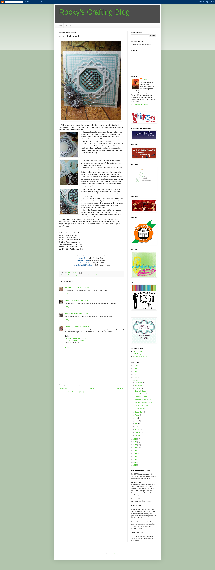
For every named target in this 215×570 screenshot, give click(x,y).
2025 (135, 366)
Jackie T (68, 287)
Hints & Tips (70, 25)
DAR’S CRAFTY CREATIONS (75, 340)
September (139, 412)
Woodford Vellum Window (143, 400)
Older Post (119, 388)
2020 (135, 380)
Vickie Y (68, 300)
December (139, 383)
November (139, 385)
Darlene (68, 327)
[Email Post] (80, 272)
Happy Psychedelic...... (142, 394)
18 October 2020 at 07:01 (80, 300)
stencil (95, 275)
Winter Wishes (140, 408)
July (136, 418)
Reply (67, 293)
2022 (135, 374)
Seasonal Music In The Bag (144, 403)
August (137, 415)
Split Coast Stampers (140, 356)
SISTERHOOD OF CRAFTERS (75, 338)
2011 (135, 462)
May (136, 424)
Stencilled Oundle (141, 397)
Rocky (145, 79)
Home (59, 25)
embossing (73, 275)
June (137, 421)
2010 (135, 465)
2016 (135, 448)
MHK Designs (137, 354)
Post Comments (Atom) (76, 392)
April (137, 426)
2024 (135, 368)
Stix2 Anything (138, 351)
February (138, 432)
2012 (135, 459)
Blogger (116, 554)
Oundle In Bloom (140, 391)
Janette (67, 314)
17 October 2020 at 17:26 (80, 287)
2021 (135, 377)
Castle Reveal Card (141, 405)
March (137, 429)
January (138, 435)
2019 (135, 439)
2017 (135, 445)
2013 (135, 456)
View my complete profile (139, 104)
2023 (135, 371)
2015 (135, 450)
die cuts (67, 275)
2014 (135, 453)
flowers (80, 275)
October (138, 388)
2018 (135, 442)
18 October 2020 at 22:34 (80, 327)
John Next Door (87, 275)
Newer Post (63, 388)
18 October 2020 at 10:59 (79, 314)
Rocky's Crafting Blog (94, 12)
